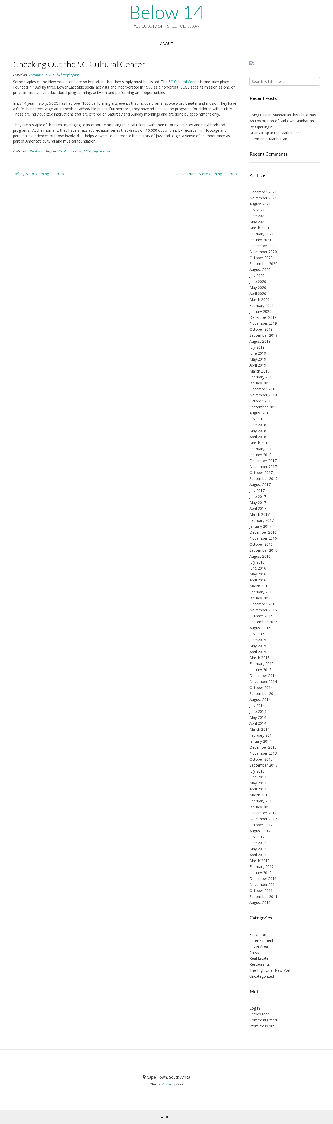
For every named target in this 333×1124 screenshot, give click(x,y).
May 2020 (257, 287)
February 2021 (261, 233)
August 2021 (260, 203)
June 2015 (257, 639)
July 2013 (257, 771)
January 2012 (260, 872)
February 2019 (261, 377)
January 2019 (260, 383)
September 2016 (263, 550)
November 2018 (263, 394)
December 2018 (263, 389)
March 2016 (259, 586)
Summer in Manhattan (268, 138)
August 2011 (260, 902)
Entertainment (261, 940)
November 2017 (263, 466)
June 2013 (257, 777)
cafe (96, 151)
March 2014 (259, 729)
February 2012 (261, 866)
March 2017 (259, 514)
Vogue (166, 1084)
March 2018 (259, 442)
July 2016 (257, 562)
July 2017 (257, 490)
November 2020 (263, 251)
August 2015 (260, 627)
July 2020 (257, 275)
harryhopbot (70, 75)
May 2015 (257, 645)
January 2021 (260, 239)
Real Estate (258, 958)
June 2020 (257, 281)
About (166, 43)
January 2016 (260, 597)
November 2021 (263, 197)
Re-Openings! (260, 126)
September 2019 (263, 335)
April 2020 (257, 293)
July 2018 (257, 418)
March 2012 (259, 860)
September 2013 (263, 765)
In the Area (34, 151)
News (254, 952)
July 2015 (257, 633)
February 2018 (261, 448)
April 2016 (257, 580)
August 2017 (260, 484)
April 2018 (257, 436)
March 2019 (259, 371)
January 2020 (260, 311)
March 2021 (259, 227)
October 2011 (261, 890)
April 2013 (257, 789)
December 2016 (263, 532)
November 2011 (263, 884)
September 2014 (263, 693)
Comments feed (263, 1020)
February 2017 (261, 520)
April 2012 (257, 854)
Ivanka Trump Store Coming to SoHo (206, 173)
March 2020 (259, 299)
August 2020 (260, 269)
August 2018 (260, 412)
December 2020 (263, 245)
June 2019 (257, 353)
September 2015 (263, 621)
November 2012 (263, 818)
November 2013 (263, 753)
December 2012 (263, 812)
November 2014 (263, 681)
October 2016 (261, 544)
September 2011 (263, 896)
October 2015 (261, 615)
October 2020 (261, 257)
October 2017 (261, 472)
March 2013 (259, 795)
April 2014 (257, 723)
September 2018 (263, 406)
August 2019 (260, 341)
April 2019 (257, 365)
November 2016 (263, 538)
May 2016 (257, 574)
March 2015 (259, 657)
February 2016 (261, 592)
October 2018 (261, 400)
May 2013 (257, 783)
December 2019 (263, 317)
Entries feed (259, 1014)
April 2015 (257, 651)
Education (257, 934)
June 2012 (257, 842)
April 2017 (257, 508)
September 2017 (263, 478)
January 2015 (260, 669)
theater (105, 151)
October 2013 (261, 759)
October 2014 (261, 687)
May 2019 (257, 359)
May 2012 (257, 848)
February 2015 (261, 663)
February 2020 (261, 305)
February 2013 (261, 800)
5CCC (87, 151)
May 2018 (257, 430)
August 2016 (260, 556)
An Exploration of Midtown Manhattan (281, 120)
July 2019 (257, 347)
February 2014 (261, 735)
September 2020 (263, 263)
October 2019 (261, 329)
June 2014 (257, 711)
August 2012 (260, 830)
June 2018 (257, 424)
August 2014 (260, 699)
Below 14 (166, 12)
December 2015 (263, 603)
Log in (254, 1008)
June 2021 (257, 215)
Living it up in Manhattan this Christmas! (283, 114)
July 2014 (257, 705)
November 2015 (263, 609)
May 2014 (257, 717)
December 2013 (263, 747)
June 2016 (257, 568)
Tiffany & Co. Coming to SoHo (38, 173)
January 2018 (260, 454)
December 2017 (263, 460)
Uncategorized (261, 976)
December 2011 (263, 878)
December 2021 (263, 191)
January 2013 (260, 806)
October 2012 (261, 824)
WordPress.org (261, 1026)
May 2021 (257, 221)
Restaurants (259, 964)
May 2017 (257, 502)
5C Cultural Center (183, 81)
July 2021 (257, 209)
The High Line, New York (270, 970)
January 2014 (260, 741)
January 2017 (260, 526)
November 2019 (263, 323)
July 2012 (257, 836)
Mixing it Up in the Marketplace (275, 132)
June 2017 (257, 496)
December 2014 (263, 675)
